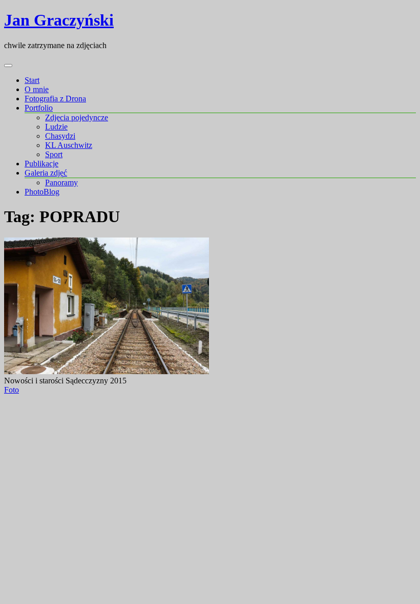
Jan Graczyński (59, 20)
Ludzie (56, 126)
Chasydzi (60, 136)
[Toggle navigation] (8, 65)
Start (32, 80)
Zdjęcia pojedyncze (76, 117)
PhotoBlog (42, 191)
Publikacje (41, 163)
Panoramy (61, 182)
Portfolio (39, 107)
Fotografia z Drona (55, 98)
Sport (53, 154)
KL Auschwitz (68, 145)
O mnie (37, 89)
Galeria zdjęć (46, 172)
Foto (11, 389)
